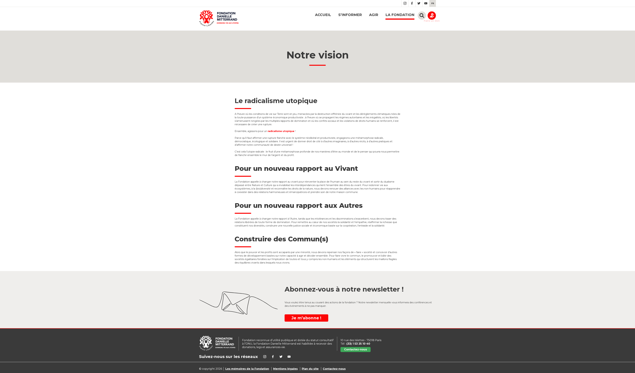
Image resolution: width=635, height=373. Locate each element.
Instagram (405, 3)
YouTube (426, 3)
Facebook (412, 3)
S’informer (350, 15)
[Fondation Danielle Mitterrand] (219, 18)
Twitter (419, 3)
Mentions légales (285, 368)
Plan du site (310, 368)
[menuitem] (433, 3)
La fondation (399, 15)
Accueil (323, 15)
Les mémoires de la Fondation (247, 368)
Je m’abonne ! (306, 318)
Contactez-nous (355, 349)
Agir (373, 15)
